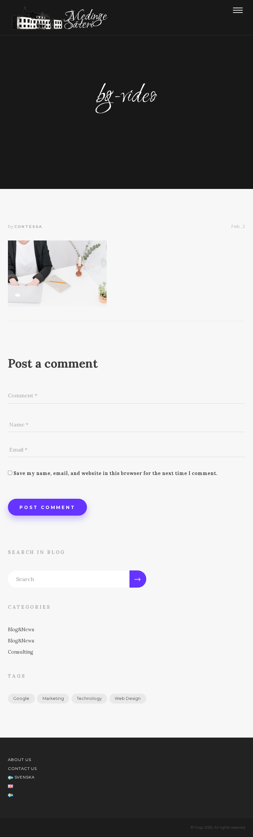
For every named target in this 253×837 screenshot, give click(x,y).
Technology (89, 698)
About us (19, 759)
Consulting (20, 652)
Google (21, 698)
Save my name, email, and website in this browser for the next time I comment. (115, 473)
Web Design (128, 698)
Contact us (22, 768)
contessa (28, 226)
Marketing (53, 698)
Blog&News (21, 630)
